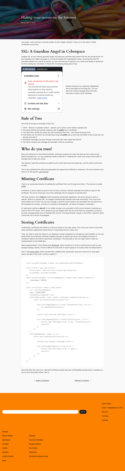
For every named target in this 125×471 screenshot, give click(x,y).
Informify (5, 452)
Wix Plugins (33, 448)
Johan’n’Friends (8, 456)
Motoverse (33, 452)
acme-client (34, 252)
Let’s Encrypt (43, 172)
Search (83, 412)
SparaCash (6, 440)
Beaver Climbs (7, 435)
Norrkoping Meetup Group (38, 456)
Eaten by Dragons (42, 380)
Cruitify (4, 448)
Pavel (33, 22)
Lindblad (5, 444)
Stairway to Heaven (82, 380)
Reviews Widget (35, 444)
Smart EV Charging (36, 440)
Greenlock (55, 245)
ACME (23, 186)
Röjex (4, 460)
